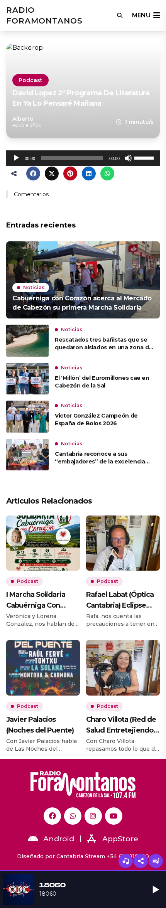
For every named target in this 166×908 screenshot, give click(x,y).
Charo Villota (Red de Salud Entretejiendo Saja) (121, 725)
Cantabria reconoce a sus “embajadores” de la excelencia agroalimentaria (100, 457)
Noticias (33, 287)
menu (141, 15)
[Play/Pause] (156, 889)
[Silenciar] (128, 158)
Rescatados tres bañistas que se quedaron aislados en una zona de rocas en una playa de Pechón (103, 343)
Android (58, 838)
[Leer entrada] (83, 279)
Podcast (30, 80)
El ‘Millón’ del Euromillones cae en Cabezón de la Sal (102, 381)
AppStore (120, 838)
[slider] (145, 157)
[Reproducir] (16, 158)
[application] (83, 158)
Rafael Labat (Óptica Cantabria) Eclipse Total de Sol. (120, 600)
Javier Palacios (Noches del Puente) (40, 724)
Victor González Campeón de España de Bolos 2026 (96, 419)
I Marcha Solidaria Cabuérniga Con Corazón (35, 600)
